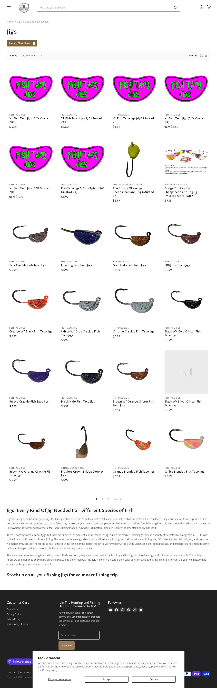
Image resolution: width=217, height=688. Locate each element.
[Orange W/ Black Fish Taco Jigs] (31, 302)
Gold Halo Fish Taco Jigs (129, 265)
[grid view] (201, 55)
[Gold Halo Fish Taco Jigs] (134, 235)
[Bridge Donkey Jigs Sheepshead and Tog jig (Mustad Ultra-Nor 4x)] (186, 158)
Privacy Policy (49, 670)
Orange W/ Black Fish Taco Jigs (30, 332)
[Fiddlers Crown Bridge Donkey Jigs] (82, 442)
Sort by (13, 55)
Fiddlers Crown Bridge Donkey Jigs (82, 473)
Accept (107, 679)
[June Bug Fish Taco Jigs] (82, 235)
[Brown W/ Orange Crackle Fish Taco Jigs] (31, 442)
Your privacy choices (17, 624)
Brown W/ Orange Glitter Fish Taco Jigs (133, 403)
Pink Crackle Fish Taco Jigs (27, 265)
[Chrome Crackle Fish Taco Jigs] (134, 302)
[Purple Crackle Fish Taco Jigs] (31, 372)
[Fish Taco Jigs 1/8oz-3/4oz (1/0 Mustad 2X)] (82, 158)
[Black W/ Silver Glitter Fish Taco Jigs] (186, 372)
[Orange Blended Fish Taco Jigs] (134, 442)
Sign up (66, 645)
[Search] (175, 8)
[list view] (206, 55)
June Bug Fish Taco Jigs (76, 265)
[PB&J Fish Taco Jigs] (186, 235)
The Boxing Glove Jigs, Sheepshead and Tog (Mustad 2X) (133, 192)
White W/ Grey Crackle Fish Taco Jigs (80, 333)
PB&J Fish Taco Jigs (177, 265)
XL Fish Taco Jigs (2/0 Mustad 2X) (29, 120)
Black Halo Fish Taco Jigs (78, 402)
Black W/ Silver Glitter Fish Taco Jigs (183, 403)
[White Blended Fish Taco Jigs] (186, 442)
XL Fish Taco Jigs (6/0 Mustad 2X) (30, 190)
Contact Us (12, 609)
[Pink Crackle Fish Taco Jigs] (31, 235)
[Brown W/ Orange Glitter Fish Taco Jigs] (134, 372)
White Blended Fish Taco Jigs (184, 472)
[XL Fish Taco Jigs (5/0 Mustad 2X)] (186, 89)
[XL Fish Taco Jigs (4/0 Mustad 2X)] (134, 89)
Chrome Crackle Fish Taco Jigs (133, 332)
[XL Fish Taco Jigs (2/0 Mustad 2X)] (31, 89)
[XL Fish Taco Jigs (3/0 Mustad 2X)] (82, 89)
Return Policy (14, 619)
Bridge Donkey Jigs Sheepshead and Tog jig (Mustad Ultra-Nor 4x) (180, 192)
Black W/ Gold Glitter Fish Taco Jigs (182, 333)
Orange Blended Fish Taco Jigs (133, 472)
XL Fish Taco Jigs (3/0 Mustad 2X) (81, 120)
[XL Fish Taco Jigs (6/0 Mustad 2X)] (31, 158)
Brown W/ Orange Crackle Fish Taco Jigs (30, 473)
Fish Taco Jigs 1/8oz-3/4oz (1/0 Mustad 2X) (82, 190)
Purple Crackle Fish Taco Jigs (29, 402)
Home (10, 21)
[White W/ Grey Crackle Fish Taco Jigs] (82, 302)
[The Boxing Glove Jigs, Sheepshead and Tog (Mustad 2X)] (134, 158)
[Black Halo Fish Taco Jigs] (82, 372)
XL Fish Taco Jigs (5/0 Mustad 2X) (184, 120)
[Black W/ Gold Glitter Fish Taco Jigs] (186, 302)
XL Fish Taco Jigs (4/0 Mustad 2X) (133, 120)
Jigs (19, 21)
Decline (154, 679)
